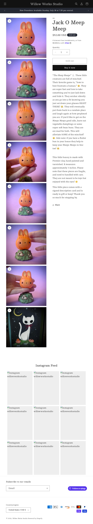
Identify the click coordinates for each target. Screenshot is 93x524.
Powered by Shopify (35, 518)
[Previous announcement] (4, 10)
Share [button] (57, 205)
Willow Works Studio (20, 518)
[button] (5, 4)
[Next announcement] (88, 10)
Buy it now (69, 68)
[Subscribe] (47, 488)
